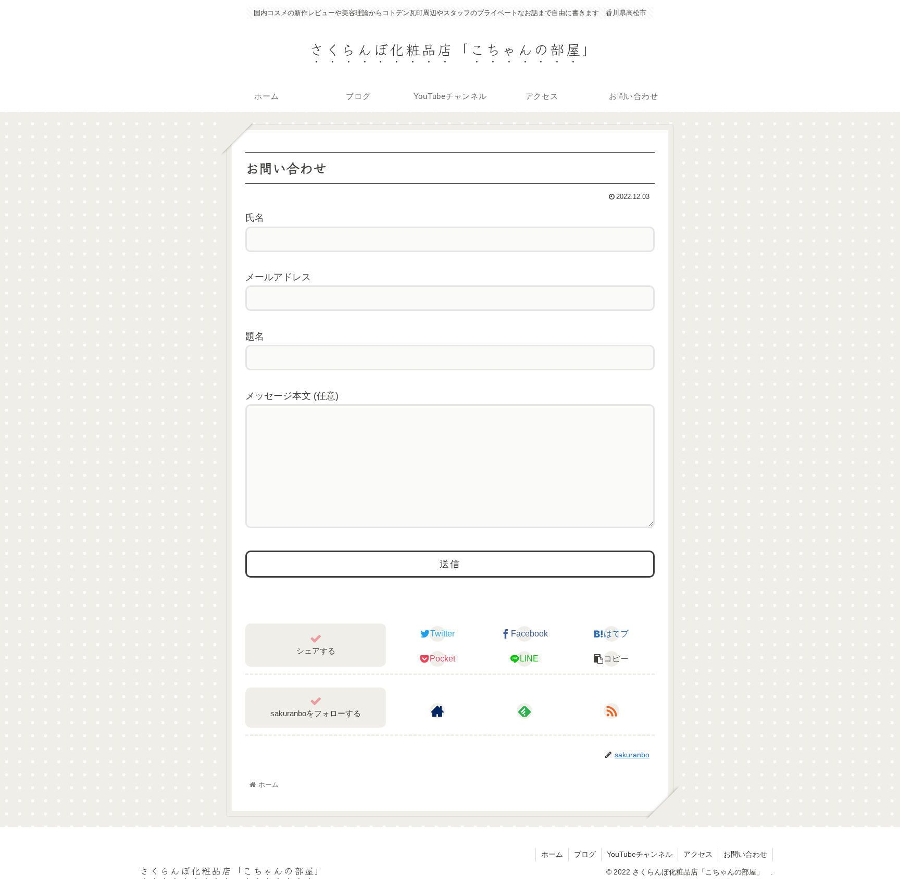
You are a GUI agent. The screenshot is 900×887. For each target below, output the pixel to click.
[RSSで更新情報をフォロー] (611, 711)
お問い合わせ (745, 854)
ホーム (552, 854)
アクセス (697, 854)
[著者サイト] (437, 711)
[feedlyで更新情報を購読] (524, 711)
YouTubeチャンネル (639, 854)
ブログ (585, 854)
